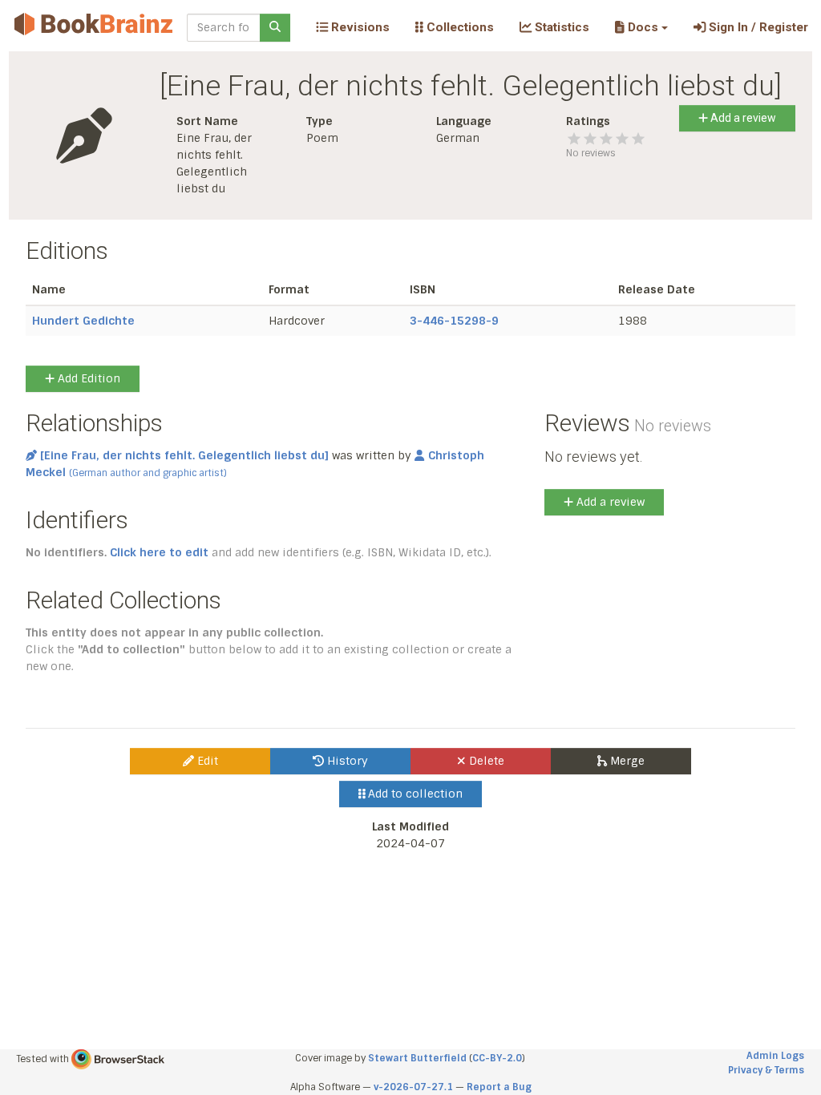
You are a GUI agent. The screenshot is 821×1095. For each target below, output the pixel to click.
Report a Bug (499, 1087)
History (346, 761)
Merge (626, 761)
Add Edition (87, 378)
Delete (485, 761)
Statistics (560, 27)
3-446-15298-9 (454, 320)
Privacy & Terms (766, 1070)
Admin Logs (775, 1055)
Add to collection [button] (414, 793)
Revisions (359, 27)
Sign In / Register (757, 27)
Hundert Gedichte (83, 320)
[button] (641, 27)
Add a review (742, 117)
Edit (206, 761)
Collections (458, 27)
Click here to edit (159, 552)
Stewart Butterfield (417, 1058)
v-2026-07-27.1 (413, 1087)
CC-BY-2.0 (497, 1058)
